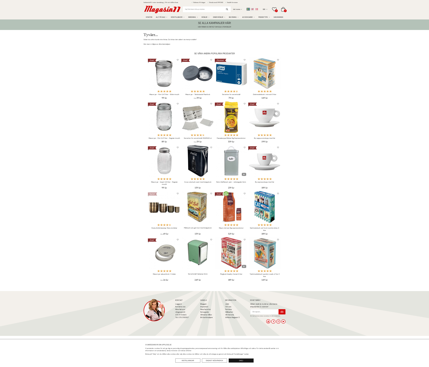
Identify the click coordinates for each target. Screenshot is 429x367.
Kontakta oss (180, 307)
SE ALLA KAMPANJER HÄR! (214, 23)
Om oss (228, 307)
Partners (228, 309)
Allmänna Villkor (206, 315)
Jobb (227, 304)
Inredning (192, 17)
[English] (252, 9)
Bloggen (203, 304)
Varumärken (278, 17)
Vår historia (229, 315)
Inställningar (188, 360)
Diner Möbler (218, 17)
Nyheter (149, 17)
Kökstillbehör (176, 17)
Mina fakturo (180, 309)
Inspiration (204, 307)
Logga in (178, 304)
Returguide (204, 312)
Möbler (204, 17)
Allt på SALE (160, 17)
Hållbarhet (229, 312)
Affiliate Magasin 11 (232, 317)
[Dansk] (256, 9)
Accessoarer (247, 17)
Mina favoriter (205, 309)
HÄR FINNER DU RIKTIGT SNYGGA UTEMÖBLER (214, 27)
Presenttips (263, 17)
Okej (241, 360)
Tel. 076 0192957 (182, 317)
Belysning (233, 17)
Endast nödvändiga (214, 360)
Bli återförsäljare (206, 317)
